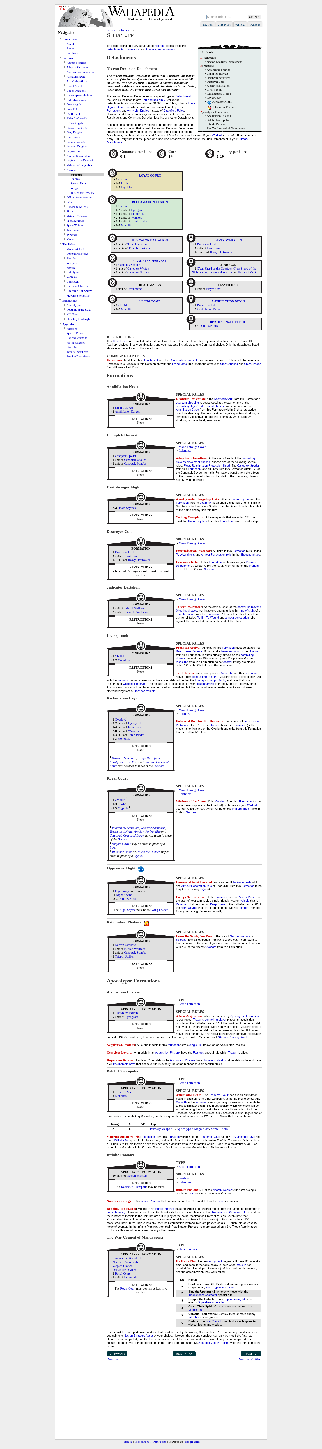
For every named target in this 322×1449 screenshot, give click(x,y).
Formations (132, 49)
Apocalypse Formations (161, 49)
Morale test (195, 1309)
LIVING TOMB (149, 301)
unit (191, 1193)
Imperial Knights (77, 146)
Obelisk (123, 305)
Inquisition (73, 151)
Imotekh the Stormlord (125, 828)
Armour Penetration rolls (216, 554)
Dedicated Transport (133, 1187)
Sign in (128, 1441)
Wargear (75, 188)
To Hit (200, 617)
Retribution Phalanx (224, 107)
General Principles (77, 253)
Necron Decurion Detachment (224, 62)
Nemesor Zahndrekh (124, 758)
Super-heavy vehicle (211, 1302)
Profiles (75, 179)
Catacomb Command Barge (127, 835)
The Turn (208, 24)
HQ (202, 889)
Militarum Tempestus (79, 165)
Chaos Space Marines (79, 95)
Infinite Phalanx (216, 124)
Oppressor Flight (222, 101)
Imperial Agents (76, 142)
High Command (188, 1249)
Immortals (137, 213)
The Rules (68, 244)
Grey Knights (74, 132)
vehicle (150, 691)
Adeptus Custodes (77, 67)
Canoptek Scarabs (138, 272)
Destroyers (213, 248)
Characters (73, 281)
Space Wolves (75, 225)
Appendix (68, 324)
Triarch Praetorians (140, 248)
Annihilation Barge (187, 409)
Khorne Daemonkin (78, 156)
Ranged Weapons (77, 338)
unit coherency (116, 1212)
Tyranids (72, 235)
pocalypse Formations (214, 112)
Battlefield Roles (173, 110)
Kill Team (72, 314)
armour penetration (237, 617)
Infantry (200, 680)
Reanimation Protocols (184, 360)
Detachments (115, 49)
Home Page (69, 39)
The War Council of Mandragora (226, 128)
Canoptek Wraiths (138, 268)
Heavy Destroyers (221, 252)
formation (174, 1045)
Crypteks (126, 187)
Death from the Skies (79, 309)
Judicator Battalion (218, 85)
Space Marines (75, 221)
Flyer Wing (122, 891)
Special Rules (79, 183)
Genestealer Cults (77, 128)
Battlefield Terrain (77, 286)
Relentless (185, 450)
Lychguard (137, 210)
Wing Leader (159, 910)
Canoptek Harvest (217, 73)
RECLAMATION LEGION (150, 202)
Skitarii (71, 211)
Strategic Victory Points (213, 1342)
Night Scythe (124, 895)
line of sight (247, 610)
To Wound (212, 617)
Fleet (187, 465)
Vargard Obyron (121, 843)
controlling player (215, 1019)
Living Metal (180, 363)
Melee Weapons (76, 342)
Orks (69, 202)
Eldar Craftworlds (77, 118)
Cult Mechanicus (77, 100)
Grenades (72, 347)
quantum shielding (187, 402)
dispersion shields (214, 1060)
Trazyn (232, 1052)
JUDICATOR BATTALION (150, 240)
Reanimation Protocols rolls (229, 1212)
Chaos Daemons (76, 91)
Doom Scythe (240, 499)
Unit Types (224, 24)
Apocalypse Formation (244, 1016)
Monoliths (127, 225)
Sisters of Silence (77, 216)
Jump (212, 680)
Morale (71, 267)
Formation (194, 469)
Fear (220, 1201)
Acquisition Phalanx (219, 116)
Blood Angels (75, 86)
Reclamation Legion (219, 94)
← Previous (117, 1354)
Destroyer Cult (215, 82)
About (70, 44)
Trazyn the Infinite (149, 758)
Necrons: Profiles (249, 1359)
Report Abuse (143, 1441)
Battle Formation (189, 1004)
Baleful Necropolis (218, 120)
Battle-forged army (153, 99)
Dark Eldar (73, 109)
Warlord (217, 135)
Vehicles (240, 24)
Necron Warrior (222, 1190)
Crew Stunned (229, 363)
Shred (226, 465)
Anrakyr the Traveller (123, 762)
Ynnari (71, 239)
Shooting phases (186, 610)
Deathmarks (134, 289)
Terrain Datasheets (77, 352)
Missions (72, 328)
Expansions (69, 300)
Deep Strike (217, 904)
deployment (214, 1261)
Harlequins (73, 137)
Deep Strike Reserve (189, 651)
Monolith (226, 673)
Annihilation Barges (209, 309)
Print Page (159, 1441)
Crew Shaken (252, 363)
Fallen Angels (75, 123)
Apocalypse (74, 305)
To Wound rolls (185, 554)
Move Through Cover (192, 447)
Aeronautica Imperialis (80, 72)
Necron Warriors (134, 949)
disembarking (205, 683)
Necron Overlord (125, 945)
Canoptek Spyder (129, 264)
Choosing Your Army (79, 291)
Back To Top (184, 1354)
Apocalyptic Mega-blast (193, 1129)
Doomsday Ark (206, 305)
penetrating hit (236, 1299)
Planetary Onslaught (79, 319)
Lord (112, 847)
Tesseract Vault (247, 272)
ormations (207, 66)
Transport (139, 691)
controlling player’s (188, 406)
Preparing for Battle (78, 295)
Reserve (181, 904)
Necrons (71, 170)
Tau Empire (73, 230)
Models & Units (76, 249)
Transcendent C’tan (221, 272)
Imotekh (241, 1265)
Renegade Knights (77, 207)
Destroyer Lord (206, 244)
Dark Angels (74, 104)
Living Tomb (214, 89)
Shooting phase (250, 554)
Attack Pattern (248, 897)
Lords (124, 183)
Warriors (136, 217)
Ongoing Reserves (134, 683)
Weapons (254, 24)
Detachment (183, 96)
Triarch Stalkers (137, 244)
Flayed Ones (213, 289)
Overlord (123, 179)
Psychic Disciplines (78, 356)
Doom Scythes (209, 325)
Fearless (198, 1052)
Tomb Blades (139, 221)
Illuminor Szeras (122, 852)
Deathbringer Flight (218, 78)
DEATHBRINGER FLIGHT (228, 321)
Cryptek (138, 856)
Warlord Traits (241, 808)
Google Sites (192, 1441)
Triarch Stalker (185, 614)
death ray (206, 502)
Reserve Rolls (230, 651)
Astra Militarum (76, 77)
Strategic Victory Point (232, 1037)
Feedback (72, 53)
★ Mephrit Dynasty (82, 193)
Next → (251, 1354)
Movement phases (212, 406)
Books (70, 48)
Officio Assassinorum (79, 197)
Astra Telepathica (77, 81)
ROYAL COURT (150, 175)
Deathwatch (74, 114)
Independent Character (202, 1295)
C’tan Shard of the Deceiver (214, 268)
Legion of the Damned (80, 160)
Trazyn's (198, 1019)
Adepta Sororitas (76, 63)
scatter (227, 662)
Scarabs (181, 939)
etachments (208, 57)
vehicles (193, 1317)
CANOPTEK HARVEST (149, 260)
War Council (213, 1321)
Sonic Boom (219, 1129)
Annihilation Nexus (218, 70)
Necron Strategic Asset (138, 1335)
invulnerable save (124, 1064)
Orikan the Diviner (148, 852)
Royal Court (214, 98)
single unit (195, 1045)
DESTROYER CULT (228, 240)
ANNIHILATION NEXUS (228, 301)
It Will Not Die (120, 1140)
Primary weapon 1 (162, 1129)
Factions (67, 58)
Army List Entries (138, 110)
